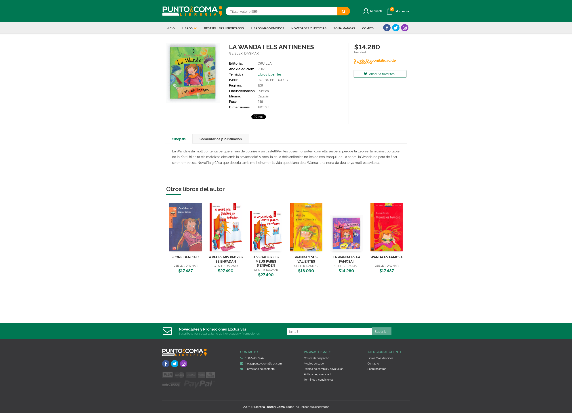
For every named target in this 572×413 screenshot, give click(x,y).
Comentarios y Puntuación (221, 138)
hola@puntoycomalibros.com (264, 363)
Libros (187, 28)
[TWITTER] (396, 27)
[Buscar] (343, 11)
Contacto (373, 363)
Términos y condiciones (318, 379)
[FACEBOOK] (387, 27)
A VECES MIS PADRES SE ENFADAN (226, 259)
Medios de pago (314, 363)
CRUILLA (265, 63)
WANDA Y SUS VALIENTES (306, 259)
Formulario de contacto (260, 369)
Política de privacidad (317, 374)
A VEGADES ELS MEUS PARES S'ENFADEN (266, 261)
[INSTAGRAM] (404, 27)
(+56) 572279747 (254, 358)
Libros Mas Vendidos (380, 358)
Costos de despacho (316, 358)
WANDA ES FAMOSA (386, 257)
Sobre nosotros (377, 369)
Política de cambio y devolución (323, 369)
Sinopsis (178, 138)
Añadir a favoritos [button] (381, 74)
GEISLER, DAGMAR (244, 53)
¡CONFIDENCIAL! (185, 257)
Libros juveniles (270, 74)
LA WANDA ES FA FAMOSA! (346, 259)
